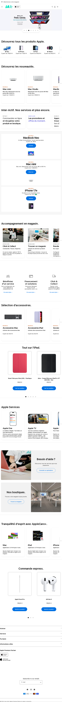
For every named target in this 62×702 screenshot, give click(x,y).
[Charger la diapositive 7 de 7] (38, 30)
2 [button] (28, 397)
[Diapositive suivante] (60, 50)
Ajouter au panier (20, 609)
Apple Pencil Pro (20, 599)
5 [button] (36, 397)
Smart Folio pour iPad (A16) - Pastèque (20, 378)
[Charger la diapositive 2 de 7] (26, 30)
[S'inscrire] (40, 682)
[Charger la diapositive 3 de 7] (29, 30)
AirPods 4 (49, 599)
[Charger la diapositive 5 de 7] (33, 30)
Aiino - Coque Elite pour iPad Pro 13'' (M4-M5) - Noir (49, 379)
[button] (2, 6)
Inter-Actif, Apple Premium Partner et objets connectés (17, 701)
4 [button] (33, 397)
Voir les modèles (19, 388)
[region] (31, 20)
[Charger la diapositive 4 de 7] (31, 30)
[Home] (9, 6)
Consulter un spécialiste (46, 470)
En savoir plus (7, 292)
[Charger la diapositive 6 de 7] (35, 30)
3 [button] (31, 397)
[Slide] (31, 20)
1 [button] (26, 397)
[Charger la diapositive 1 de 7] (24, 30)
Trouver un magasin (16, 501)
